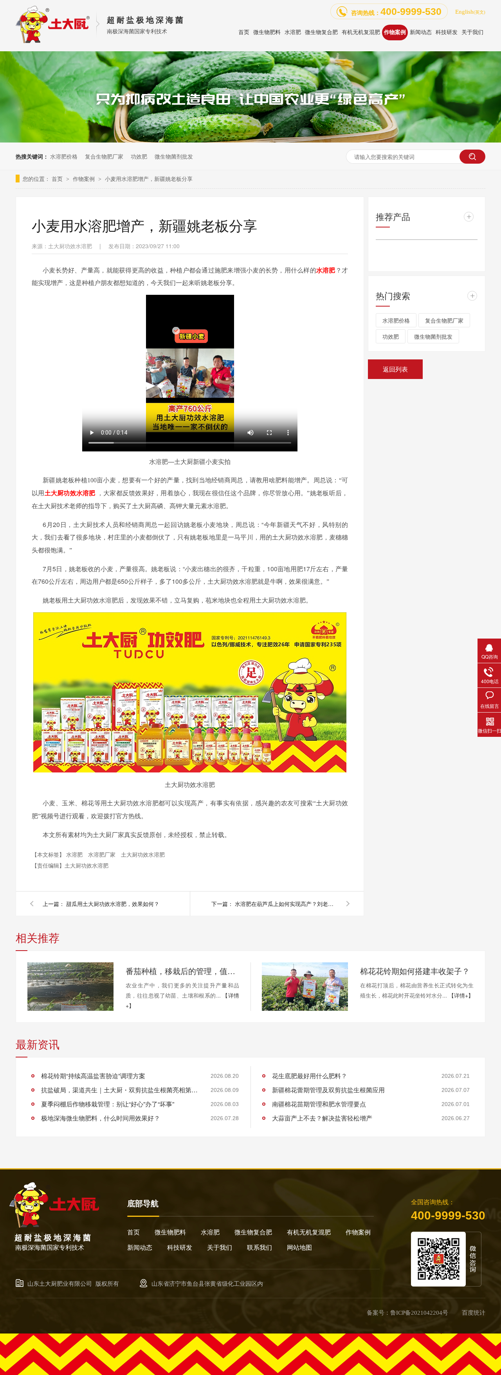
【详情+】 (461, 995)
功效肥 (139, 156)
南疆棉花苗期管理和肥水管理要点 (319, 1103)
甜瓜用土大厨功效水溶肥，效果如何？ (112, 904)
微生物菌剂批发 (174, 156)
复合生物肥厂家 (104, 156)
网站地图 (299, 1247)
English (470, 11)
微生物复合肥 (253, 1232)
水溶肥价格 (63, 156)
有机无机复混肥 (309, 1232)
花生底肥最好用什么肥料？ (309, 1075)
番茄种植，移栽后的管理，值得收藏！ (182, 970)
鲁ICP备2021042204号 (419, 1313)
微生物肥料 (170, 1232)
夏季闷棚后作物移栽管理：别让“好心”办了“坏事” (107, 1103)
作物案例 (84, 178)
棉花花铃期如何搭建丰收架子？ (415, 970)
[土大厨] (55, 1225)
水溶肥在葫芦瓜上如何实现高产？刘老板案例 (286, 904)
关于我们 (219, 1247)
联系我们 (259, 1247)
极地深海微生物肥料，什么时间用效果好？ (100, 1117)
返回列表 (395, 369)
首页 (58, 178)
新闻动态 (139, 1247)
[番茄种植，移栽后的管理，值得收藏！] (70, 986)
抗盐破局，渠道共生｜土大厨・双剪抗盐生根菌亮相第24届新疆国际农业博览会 (119, 1089)
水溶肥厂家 (102, 854)
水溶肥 (75, 854)
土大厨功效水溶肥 (143, 854)
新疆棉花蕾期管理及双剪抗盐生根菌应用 (328, 1089)
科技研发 (179, 1247)
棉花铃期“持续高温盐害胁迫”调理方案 (93, 1075)
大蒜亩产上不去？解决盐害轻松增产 (322, 1117)
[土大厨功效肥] (250, 140)
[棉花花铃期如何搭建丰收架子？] (305, 986)
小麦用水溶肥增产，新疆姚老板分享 (149, 178)
